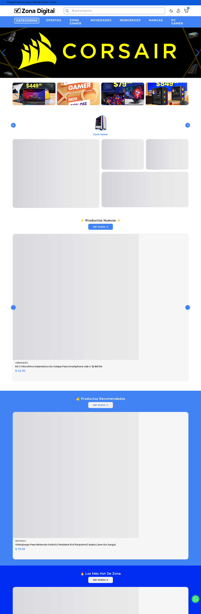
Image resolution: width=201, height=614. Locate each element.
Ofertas (53, 20)
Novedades (101, 20)
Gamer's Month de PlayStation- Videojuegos (86, 564)
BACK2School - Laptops (86, 482)
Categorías (26, 20)
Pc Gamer (177, 22)
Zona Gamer (75, 22)
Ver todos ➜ (100, 229)
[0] (186, 10)
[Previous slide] (13, 126)
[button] (197, 52)
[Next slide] (187, 126)
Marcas (156, 20)
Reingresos (130, 20)
